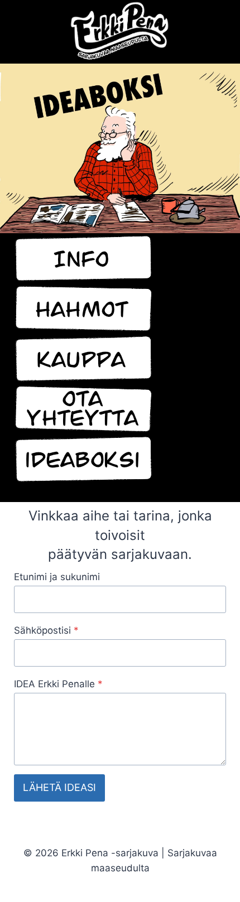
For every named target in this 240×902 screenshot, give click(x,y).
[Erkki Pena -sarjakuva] (120, 32)
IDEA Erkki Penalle (58, 683)
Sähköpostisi (46, 630)
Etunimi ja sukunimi (57, 576)
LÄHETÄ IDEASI (59, 787)
